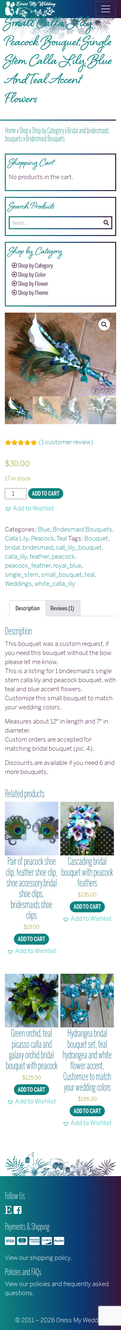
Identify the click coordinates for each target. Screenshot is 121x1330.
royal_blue (67, 565)
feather (39, 556)
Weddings (18, 583)
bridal (12, 547)
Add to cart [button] (31, 939)
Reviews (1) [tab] (62, 608)
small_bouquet (61, 574)
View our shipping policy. (38, 1257)
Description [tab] (27, 608)
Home (10, 130)
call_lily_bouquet (79, 547)
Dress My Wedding (81, 1320)
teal (90, 574)
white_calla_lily (55, 583)
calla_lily (16, 556)
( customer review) (66, 442)
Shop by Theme (33, 293)
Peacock (42, 538)
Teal (61, 538)
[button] (104, 324)
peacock (63, 556)
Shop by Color (32, 275)
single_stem (21, 574)
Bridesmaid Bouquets (45, 138)
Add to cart (45, 493)
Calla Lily (16, 538)
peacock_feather (28, 565)
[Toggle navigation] (106, 8)
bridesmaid (38, 547)
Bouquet (96, 538)
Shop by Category (48, 130)
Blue (44, 529)
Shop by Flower (33, 284)
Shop (23, 130)
